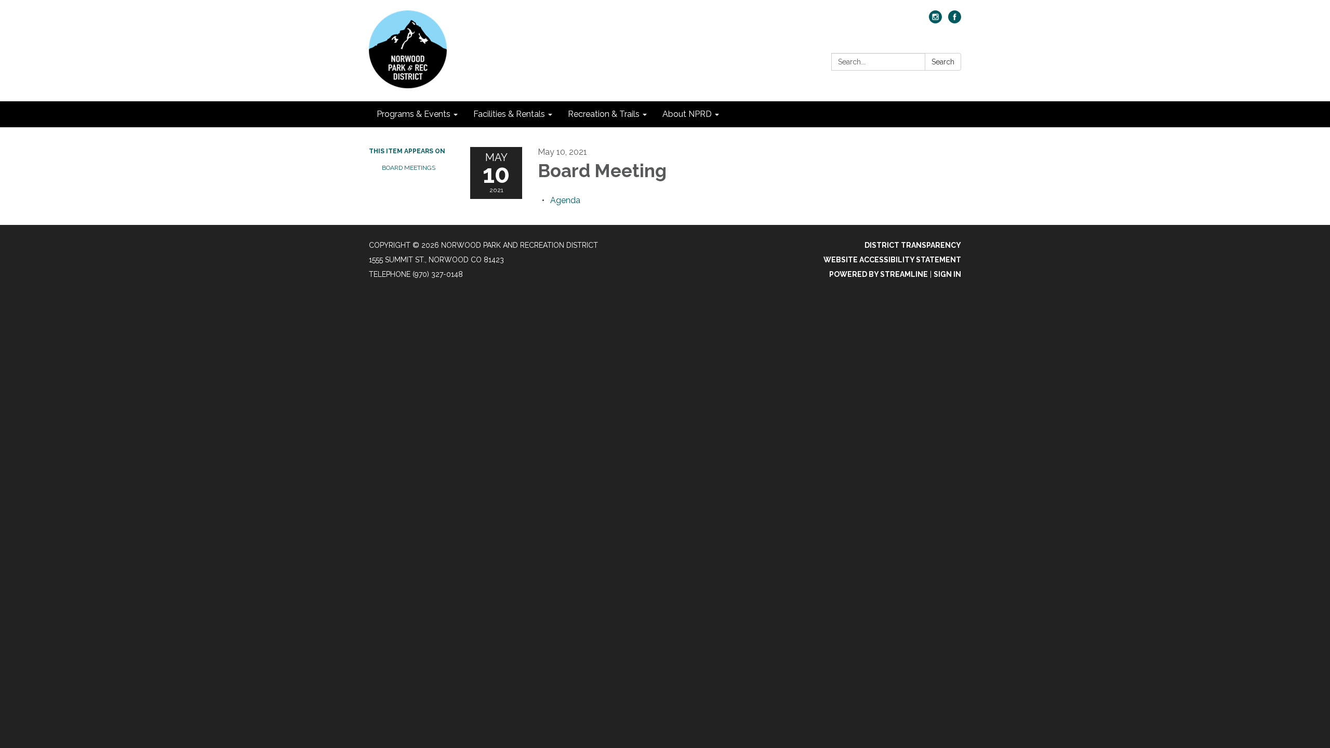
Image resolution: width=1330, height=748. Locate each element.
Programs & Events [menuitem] (413, 114)
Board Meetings (408, 167)
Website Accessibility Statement (892, 260)
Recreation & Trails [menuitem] (604, 114)
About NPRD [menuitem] (687, 114)
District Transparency (912, 245)
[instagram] (935, 20)
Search (943, 62)
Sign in (947, 274)
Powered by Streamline (878, 274)
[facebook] (954, 20)
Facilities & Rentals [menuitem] (509, 114)
